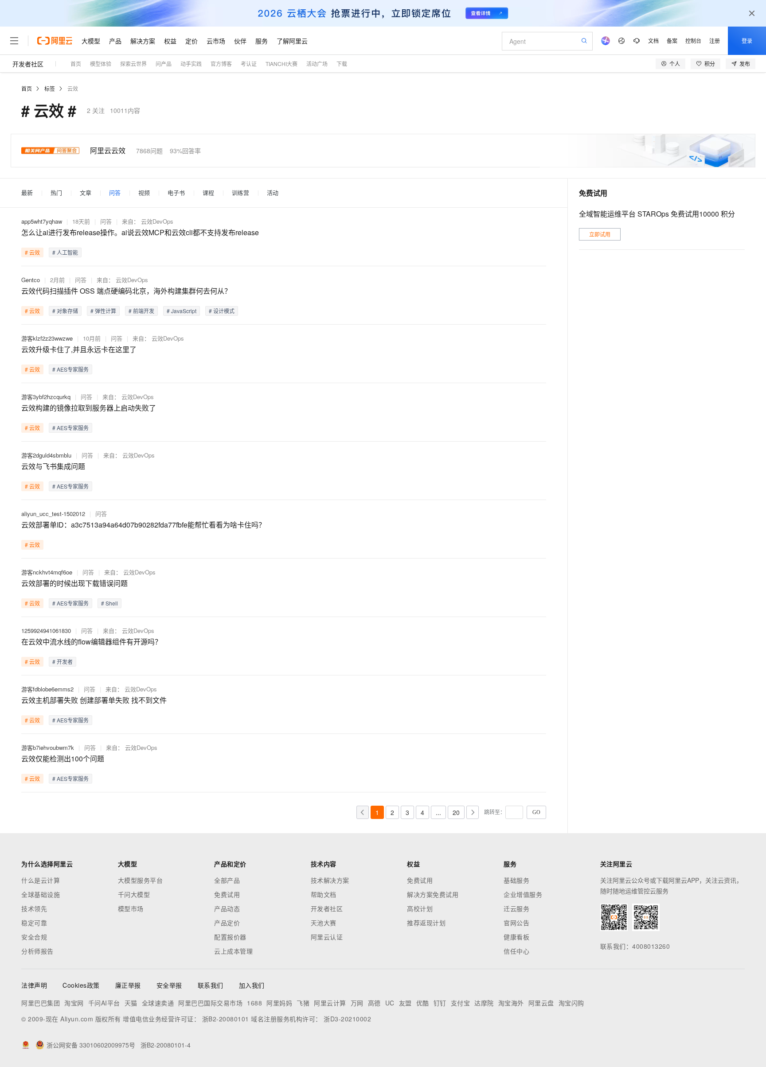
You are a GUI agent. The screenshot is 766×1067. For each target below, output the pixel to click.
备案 (672, 40)
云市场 (216, 40)
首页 (75, 63)
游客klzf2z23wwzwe (47, 338)
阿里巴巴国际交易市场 (210, 1002)
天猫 (131, 1002)
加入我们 (252, 985)
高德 (374, 1002)
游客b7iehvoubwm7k (47, 747)
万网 (357, 1002)
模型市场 (131, 908)
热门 (56, 193)
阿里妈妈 (279, 1002)
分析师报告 (37, 951)
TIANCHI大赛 (281, 63)
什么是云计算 (40, 880)
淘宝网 (74, 1002)
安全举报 (169, 985)
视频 (144, 193)
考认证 (249, 63)
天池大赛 (323, 922)
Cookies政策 (81, 985)
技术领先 (34, 908)
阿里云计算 (330, 1002)
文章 (85, 193)
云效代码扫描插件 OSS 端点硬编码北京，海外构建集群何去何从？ (126, 291)
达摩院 (484, 1002)
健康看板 (516, 936)
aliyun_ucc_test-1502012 (53, 513)
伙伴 (240, 40)
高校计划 (420, 908)
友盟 (405, 1002)
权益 (170, 40)
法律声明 (34, 985)
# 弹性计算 (103, 310)
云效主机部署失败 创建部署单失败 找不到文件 (94, 700)
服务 (261, 40)
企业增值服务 (523, 894)
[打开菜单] (14, 41)
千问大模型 (134, 894)
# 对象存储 (65, 310)
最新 (27, 193)
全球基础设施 (40, 894)
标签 (49, 88)
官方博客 (221, 63)
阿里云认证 (327, 936)
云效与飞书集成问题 (53, 466)
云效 (72, 88)
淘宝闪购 (571, 1002)
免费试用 (227, 894)
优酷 (422, 1002)
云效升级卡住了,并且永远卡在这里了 (79, 349)
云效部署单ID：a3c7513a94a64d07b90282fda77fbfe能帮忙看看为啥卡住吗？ (143, 525)
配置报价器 (230, 936)
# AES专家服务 (70, 369)
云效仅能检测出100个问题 (62, 758)
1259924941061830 (46, 630)
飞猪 (303, 1002)
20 (456, 812)
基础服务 (516, 880)
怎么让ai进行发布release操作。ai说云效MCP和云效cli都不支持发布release (140, 232)
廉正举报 (128, 985)
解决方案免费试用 (432, 894)
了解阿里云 (292, 40)
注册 (714, 40)
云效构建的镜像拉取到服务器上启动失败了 (88, 408)
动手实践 (191, 63)
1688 (254, 1002)
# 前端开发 (141, 310)
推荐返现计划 (426, 922)
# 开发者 (62, 661)
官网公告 (516, 922)
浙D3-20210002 (347, 1018)
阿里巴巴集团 (40, 1002)
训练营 (240, 193)
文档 (653, 40)
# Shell (109, 603)
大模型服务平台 (140, 880)
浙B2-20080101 (225, 1018)
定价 (191, 40)
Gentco (30, 279)
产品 (115, 40)
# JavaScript (181, 310)
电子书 (176, 193)
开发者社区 (27, 63)
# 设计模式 (221, 310)
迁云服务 (516, 908)
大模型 (91, 40)
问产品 (164, 63)
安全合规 (34, 936)
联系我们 (210, 985)
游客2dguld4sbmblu (46, 455)
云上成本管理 (233, 951)
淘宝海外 (511, 1002)
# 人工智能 (65, 252)
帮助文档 (323, 894)
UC (390, 1002)
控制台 (693, 40)
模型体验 (100, 63)
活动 (272, 193)
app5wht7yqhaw (41, 221)
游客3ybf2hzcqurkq (45, 396)
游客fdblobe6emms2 (47, 689)
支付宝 (460, 1002)
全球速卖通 (158, 1002)
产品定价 (227, 922)
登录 (747, 40)
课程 (208, 193)
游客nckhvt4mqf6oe (46, 572)
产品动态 (227, 908)
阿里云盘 (541, 1002)
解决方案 (142, 40)
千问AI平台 (104, 1002)
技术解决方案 (330, 880)
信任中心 (516, 951)
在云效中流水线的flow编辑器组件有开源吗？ (91, 641)
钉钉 (440, 1002)
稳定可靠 (34, 922)
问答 (115, 193)
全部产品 (227, 880)
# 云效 (32, 252)
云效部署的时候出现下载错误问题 (74, 583)
